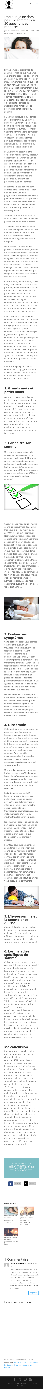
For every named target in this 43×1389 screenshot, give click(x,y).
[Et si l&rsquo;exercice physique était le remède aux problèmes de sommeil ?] (27, 1211)
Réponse (33, 1292)
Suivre (17, 1183)
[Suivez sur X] (26, 1183)
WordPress (21, 1386)
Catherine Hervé (17, 1263)
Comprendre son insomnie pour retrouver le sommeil (10, 1219)
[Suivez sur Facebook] (10, 1183)
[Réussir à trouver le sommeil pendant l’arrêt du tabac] (11, 1232)
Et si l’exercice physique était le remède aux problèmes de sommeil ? (26, 1220)
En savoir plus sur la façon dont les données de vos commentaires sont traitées (21, 1365)
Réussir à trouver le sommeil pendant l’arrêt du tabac (11, 1240)
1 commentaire (20, 33)
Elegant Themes (20, 1383)
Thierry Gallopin (13, 31)
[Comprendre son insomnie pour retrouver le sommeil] (11, 1211)
